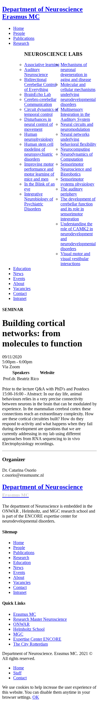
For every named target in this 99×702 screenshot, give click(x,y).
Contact (20, 587)
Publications (23, 552)
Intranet (19, 592)
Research (21, 557)
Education (22, 562)
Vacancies (22, 582)
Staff (17, 672)
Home (18, 542)
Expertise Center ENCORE (37, 639)
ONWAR (21, 624)
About (18, 577)
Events (19, 572)
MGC (18, 634)
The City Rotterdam (30, 644)
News (18, 567)
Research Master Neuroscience (40, 619)
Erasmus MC (24, 614)
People (19, 547)
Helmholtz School (29, 629)
